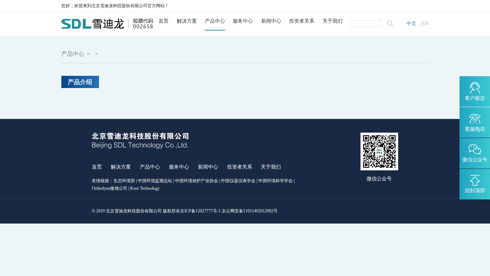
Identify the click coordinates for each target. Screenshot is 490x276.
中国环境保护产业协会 (196, 181)
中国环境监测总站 (155, 181)
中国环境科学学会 (275, 181)
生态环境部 (124, 181)
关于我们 (332, 21)
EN (425, 23)
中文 (411, 23)
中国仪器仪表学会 (238, 181)
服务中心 (243, 21)
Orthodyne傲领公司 (109, 188)
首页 (164, 21)
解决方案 (187, 21)
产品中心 (215, 21)
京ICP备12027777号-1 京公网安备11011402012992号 (229, 211)
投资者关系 (301, 21)
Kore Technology (145, 188)
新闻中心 (271, 21)
